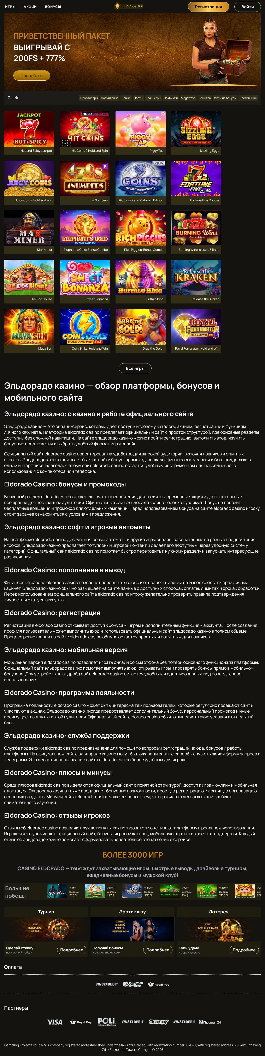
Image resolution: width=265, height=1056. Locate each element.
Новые (126, 98)
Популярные (109, 98)
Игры (10, 6)
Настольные (248, 98)
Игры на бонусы (225, 98)
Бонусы (53, 6)
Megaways (188, 98)
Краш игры (153, 98)
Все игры (205, 98)
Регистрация (208, 7)
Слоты (138, 98)
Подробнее (31, 75)
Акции (30, 6)
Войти (247, 7)
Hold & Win (171, 98)
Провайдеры (89, 98)
